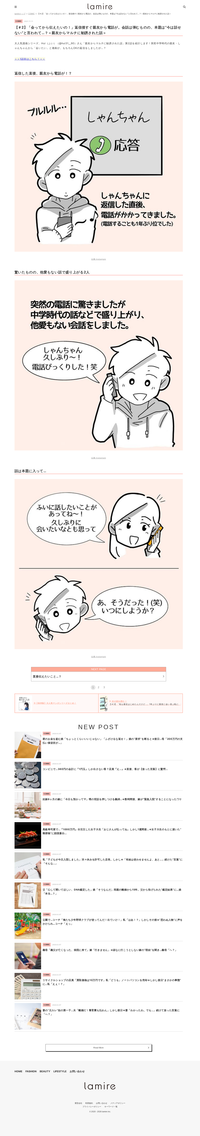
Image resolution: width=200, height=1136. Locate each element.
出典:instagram (98, 259)
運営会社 (78, 1103)
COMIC (31, 13)
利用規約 (89, 1103)
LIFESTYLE (60, 1071)
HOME (18, 1071)
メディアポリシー (117, 1103)
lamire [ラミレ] (100, 6)
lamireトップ (20, 13)
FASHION (31, 1071)
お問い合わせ (77, 1071)
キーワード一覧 (111, 1106)
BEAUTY (45, 1071)
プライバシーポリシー (91, 1106)
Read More (98, 1048)
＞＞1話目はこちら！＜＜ (30, 58)
